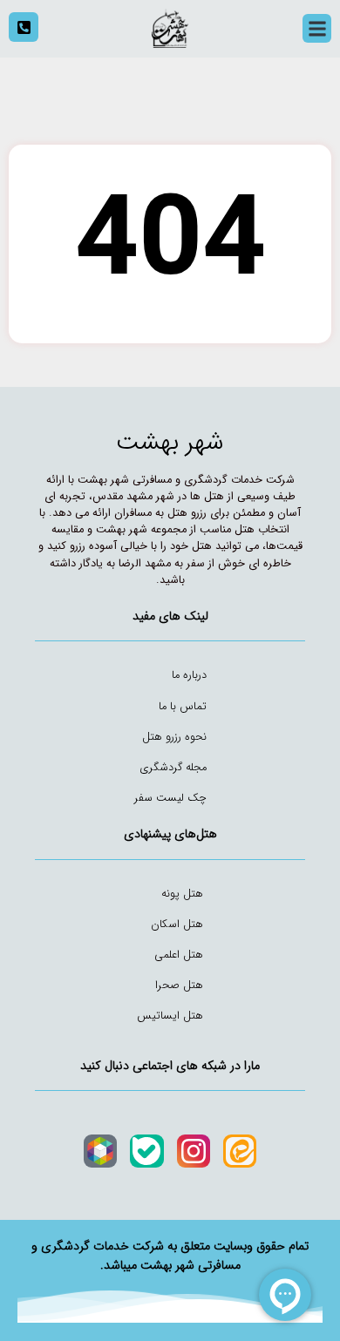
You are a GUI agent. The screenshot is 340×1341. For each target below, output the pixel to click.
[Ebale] (146, 1151)
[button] (317, 28)
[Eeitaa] (239, 1151)
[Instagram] (193, 1151)
